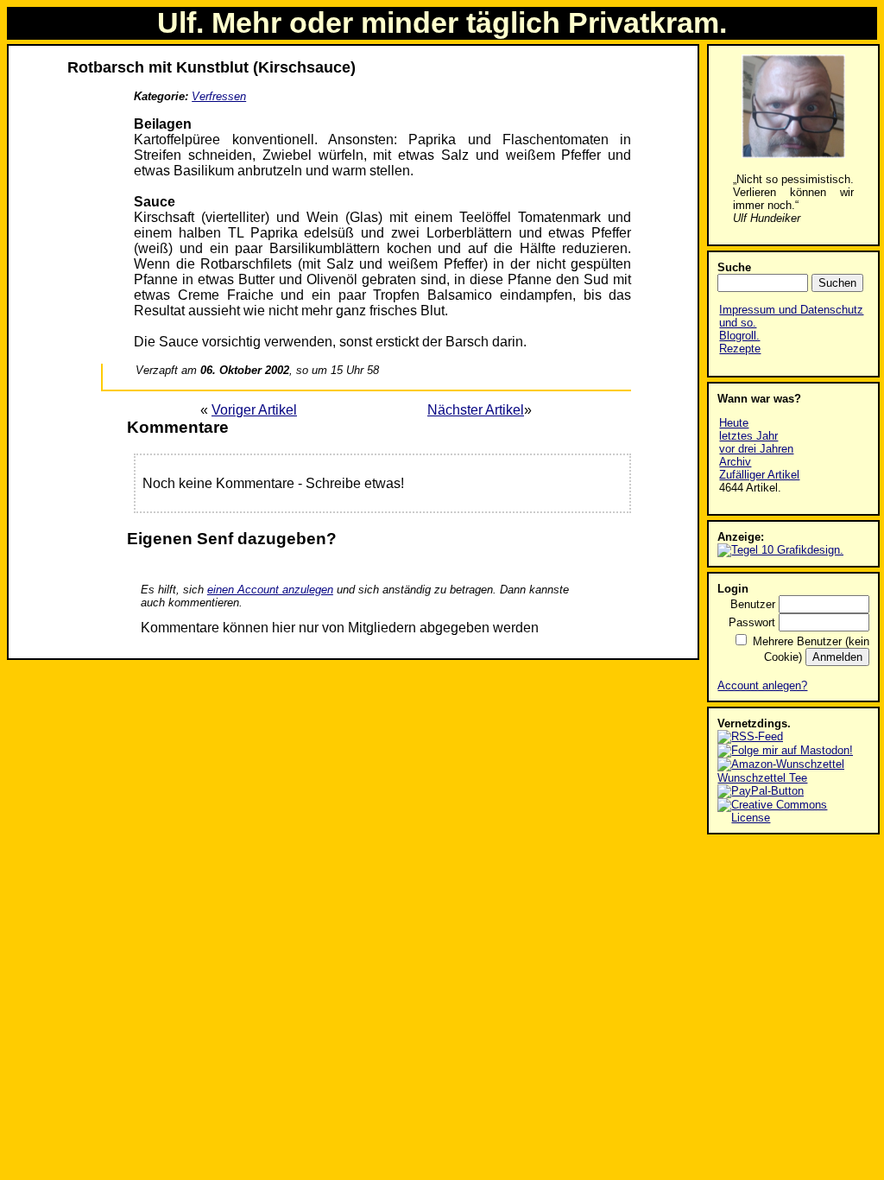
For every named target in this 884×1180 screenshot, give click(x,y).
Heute (733, 422)
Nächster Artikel (475, 410)
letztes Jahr (748, 435)
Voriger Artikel (254, 410)
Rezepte (740, 348)
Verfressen (219, 96)
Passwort (752, 622)
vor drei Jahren (756, 448)
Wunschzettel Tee (762, 777)
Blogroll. (739, 335)
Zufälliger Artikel (759, 474)
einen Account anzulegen (270, 589)
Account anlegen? (762, 685)
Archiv (735, 461)
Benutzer (752, 604)
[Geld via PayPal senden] (760, 790)
